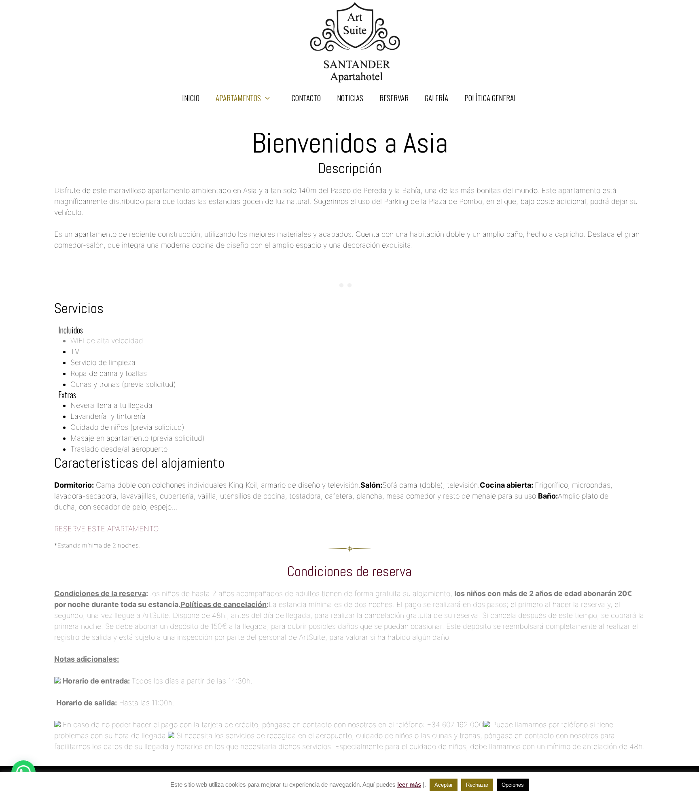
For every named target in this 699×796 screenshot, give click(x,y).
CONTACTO (306, 97)
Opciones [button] (513, 785)
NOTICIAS (350, 97)
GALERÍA (436, 97)
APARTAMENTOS (238, 97)
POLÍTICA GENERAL (490, 97)
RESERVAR (394, 97)
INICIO (190, 97)
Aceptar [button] (443, 785)
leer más (409, 784)
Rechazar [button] (477, 785)
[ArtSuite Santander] (355, 42)
